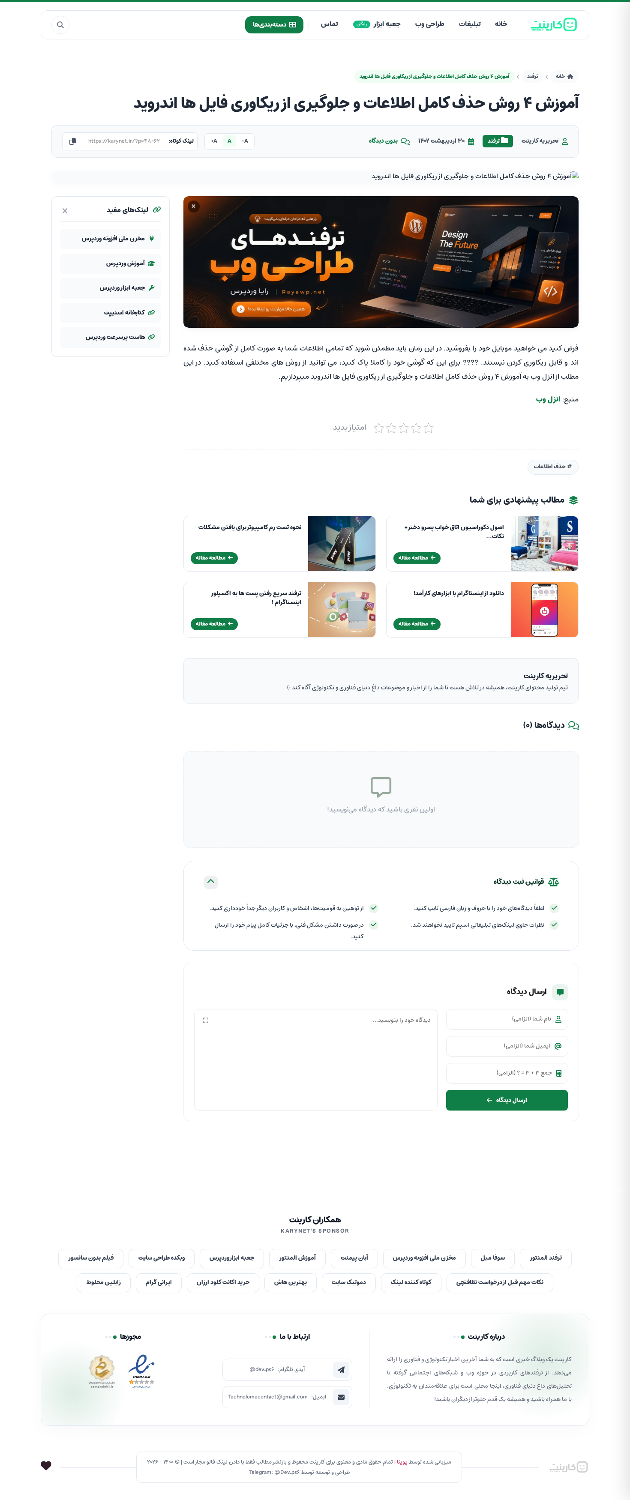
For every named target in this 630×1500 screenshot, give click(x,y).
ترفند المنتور (546, 1258)
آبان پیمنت (354, 1258)
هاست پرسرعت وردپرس (115, 337)
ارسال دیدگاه (511, 1100)
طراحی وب (429, 24)
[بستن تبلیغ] (194, 207)
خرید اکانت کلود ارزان (223, 1282)
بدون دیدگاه (383, 141)
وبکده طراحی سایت (161, 1258)
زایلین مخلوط (104, 1282)
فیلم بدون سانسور (91, 1258)
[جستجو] (60, 25)
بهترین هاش (290, 1282)
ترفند (532, 76)
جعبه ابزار (379, 24)
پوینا (402, 1462)
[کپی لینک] (73, 141)
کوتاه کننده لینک (411, 1282)
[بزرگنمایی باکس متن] (206, 1020)
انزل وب (548, 399)
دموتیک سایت (349, 1282)
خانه (501, 24)
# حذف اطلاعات (553, 467)
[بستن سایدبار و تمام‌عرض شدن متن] (64, 210)
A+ (214, 141)
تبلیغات (469, 24)
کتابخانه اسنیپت (124, 312)
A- (245, 141)
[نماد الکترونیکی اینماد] (141, 1373)
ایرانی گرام (159, 1282)
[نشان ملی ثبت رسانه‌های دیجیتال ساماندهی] (102, 1373)
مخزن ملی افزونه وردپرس (113, 239)
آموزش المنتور (297, 1258)
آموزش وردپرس (125, 263)
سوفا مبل (493, 1258)
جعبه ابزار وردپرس (122, 288)
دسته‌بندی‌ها (269, 24)
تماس (329, 24)
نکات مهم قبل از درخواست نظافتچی (499, 1282)
